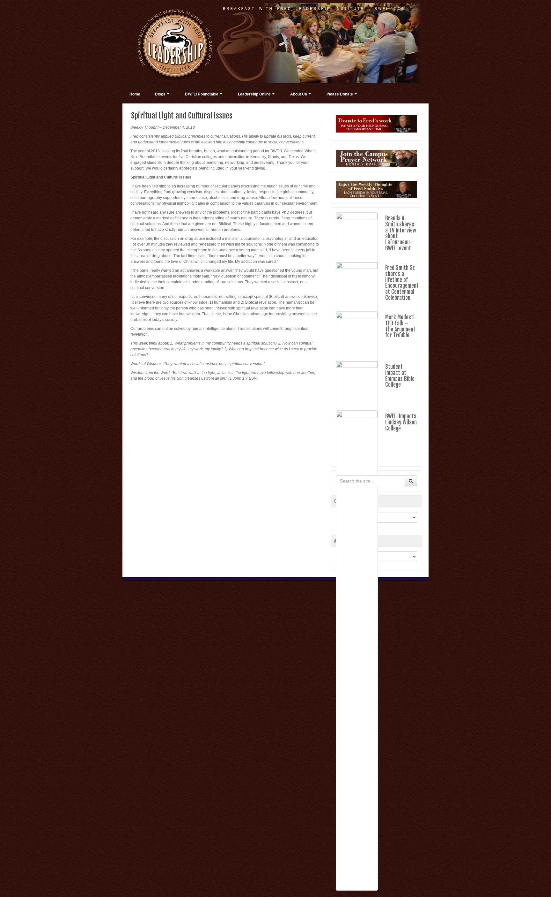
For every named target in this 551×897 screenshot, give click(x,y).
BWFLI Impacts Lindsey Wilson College (401, 422)
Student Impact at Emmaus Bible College (400, 375)
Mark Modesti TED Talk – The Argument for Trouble (400, 326)
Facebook (412, 43)
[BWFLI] (275, 43)
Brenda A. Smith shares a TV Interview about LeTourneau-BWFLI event (400, 233)
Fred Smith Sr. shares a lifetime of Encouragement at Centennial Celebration (402, 282)
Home (134, 94)
